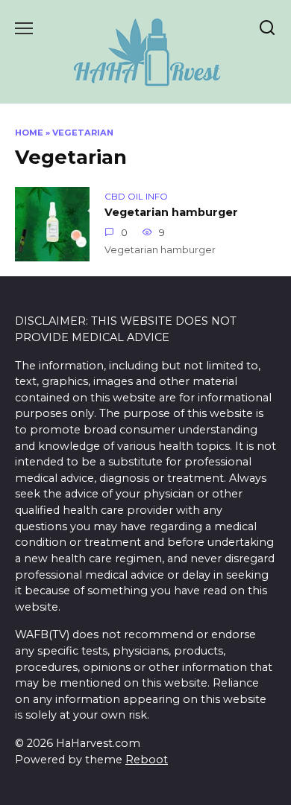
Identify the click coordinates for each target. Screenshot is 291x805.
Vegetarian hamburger (171, 212)
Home (29, 132)
